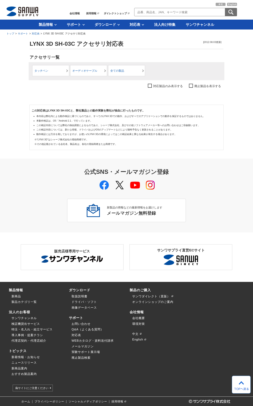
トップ (10, 33)
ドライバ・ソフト (84, 301)
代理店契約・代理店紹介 (28, 340)
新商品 (16, 296)
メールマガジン (83, 346)
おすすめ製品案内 (24, 374)
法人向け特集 (165, 25)
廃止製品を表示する (207, 86)
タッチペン (41, 70)
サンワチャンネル (200, 25)
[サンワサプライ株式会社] (22, 11)
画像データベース (84, 307)
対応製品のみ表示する (168, 86)
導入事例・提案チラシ (27, 335)
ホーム (25, 401)
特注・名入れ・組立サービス (32, 329)
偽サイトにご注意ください (31, 388)
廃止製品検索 (81, 357)
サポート (74, 25)
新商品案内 (19, 368)
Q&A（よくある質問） (88, 329)
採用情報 (91, 13)
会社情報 (75, 13)
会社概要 (138, 318)
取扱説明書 (79, 296)
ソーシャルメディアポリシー (88, 401)
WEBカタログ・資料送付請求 (93, 340)
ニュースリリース (24, 362)
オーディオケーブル (84, 70)
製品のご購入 (140, 290)
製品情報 (46, 25)
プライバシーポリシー (49, 401)
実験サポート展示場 (86, 352)
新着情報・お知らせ (25, 357)
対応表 (135, 25)
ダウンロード (105, 25)
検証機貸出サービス (25, 323)
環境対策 (138, 323)
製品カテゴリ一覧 (24, 301)
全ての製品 (117, 70)
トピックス (18, 351)
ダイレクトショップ (115, 13)
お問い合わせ (81, 323)
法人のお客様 (19, 312)
